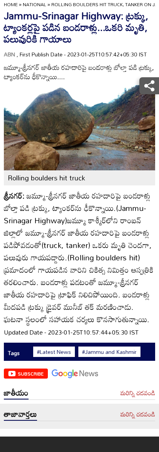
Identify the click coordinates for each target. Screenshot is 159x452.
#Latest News (54, 352)
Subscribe (31, 373)
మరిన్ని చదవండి (137, 393)
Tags (14, 353)
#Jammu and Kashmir (109, 352)
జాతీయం (16, 392)
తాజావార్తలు (20, 414)
